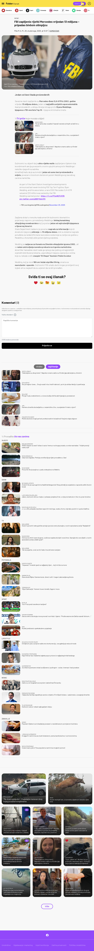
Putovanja (43, 10)
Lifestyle (55, 10)
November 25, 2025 (57, 205)
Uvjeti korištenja (42, 945)
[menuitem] (89, 3)
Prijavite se (47, 346)
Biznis (67, 10)
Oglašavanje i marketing (23, 945)
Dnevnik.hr (9, 10)
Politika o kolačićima (77, 945)
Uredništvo (6, 945)
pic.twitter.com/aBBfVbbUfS (32, 199)
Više (47, 906)
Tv (88, 10)
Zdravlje (78, 10)
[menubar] (89, 3)
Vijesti (21, 10)
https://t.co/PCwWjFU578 (53, 196)
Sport (31, 10)
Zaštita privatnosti (59, 945)
